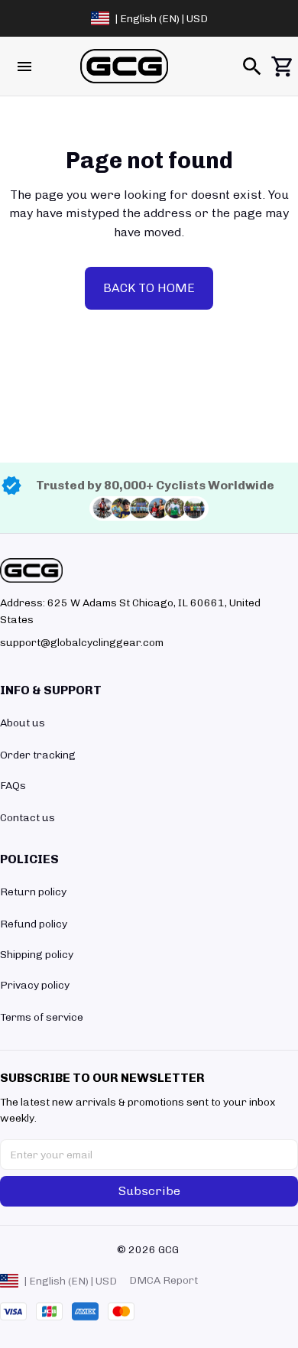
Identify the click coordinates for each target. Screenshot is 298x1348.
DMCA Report (163, 1280)
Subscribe (149, 1191)
